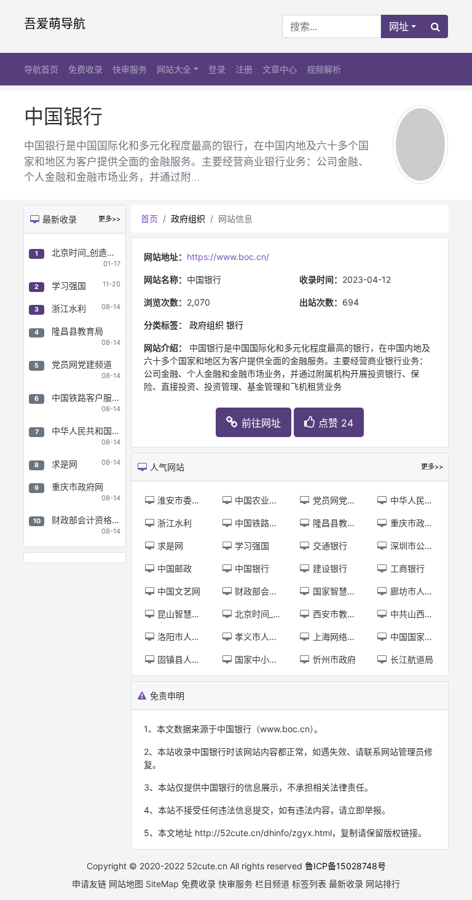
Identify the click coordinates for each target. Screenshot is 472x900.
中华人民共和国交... (427, 500)
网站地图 (126, 883)
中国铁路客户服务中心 (95, 397)
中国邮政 (173, 568)
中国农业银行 (259, 500)
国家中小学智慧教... (271, 659)
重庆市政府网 (77, 486)
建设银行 (328, 568)
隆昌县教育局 (77, 331)
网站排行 (383, 883)
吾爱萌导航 (54, 24)
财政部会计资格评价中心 (99, 520)
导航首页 (41, 69)
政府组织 (188, 218)
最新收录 (346, 883)
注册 (244, 69)
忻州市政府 (333, 659)
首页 (149, 218)
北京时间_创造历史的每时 (101, 252)
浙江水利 (69, 308)
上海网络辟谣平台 (346, 636)
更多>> (109, 219)
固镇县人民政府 (186, 659)
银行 (234, 325)
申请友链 (89, 883)
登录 (217, 69)
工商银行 (406, 568)
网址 (399, 26)
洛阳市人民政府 (186, 636)
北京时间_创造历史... (273, 614)
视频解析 (324, 69)
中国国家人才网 (419, 636)
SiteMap (162, 883)
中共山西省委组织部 (428, 614)
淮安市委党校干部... (194, 500)
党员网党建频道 (82, 364)
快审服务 (129, 69)
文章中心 (279, 69)
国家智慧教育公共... (349, 591)
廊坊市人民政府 (419, 591)
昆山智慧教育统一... (194, 614)
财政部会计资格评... (271, 591)
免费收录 (85, 69)
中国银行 (250, 568)
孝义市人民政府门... (271, 636)
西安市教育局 (337, 614)
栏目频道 (272, 883)
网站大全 (174, 69)
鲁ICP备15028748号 (345, 866)
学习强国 (69, 285)
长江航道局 (410, 659)
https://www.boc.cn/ (228, 256)
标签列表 (309, 883)
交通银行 (328, 545)
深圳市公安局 (415, 545)
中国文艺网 (177, 591)
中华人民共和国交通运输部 (103, 430)
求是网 (64, 464)
